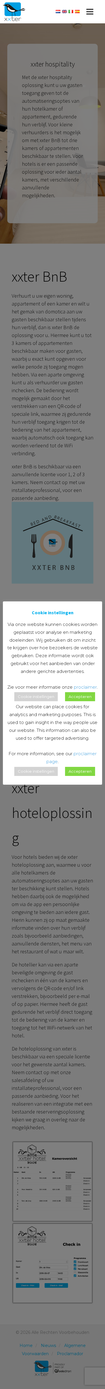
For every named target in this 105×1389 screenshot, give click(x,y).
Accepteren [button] (80, 696)
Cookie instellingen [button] (36, 696)
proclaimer (85, 687)
